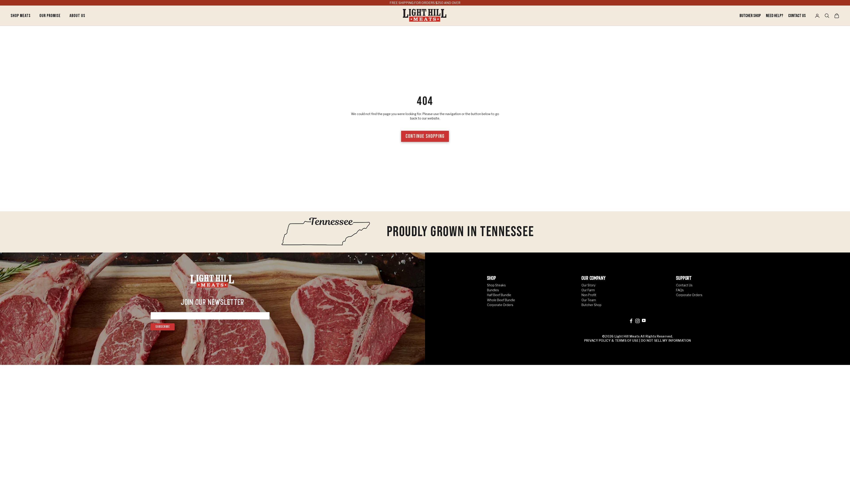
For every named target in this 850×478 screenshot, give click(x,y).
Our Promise (50, 15)
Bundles (493, 290)
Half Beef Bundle (499, 295)
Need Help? (775, 15)
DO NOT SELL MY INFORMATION (666, 340)
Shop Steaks (496, 285)
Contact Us (797, 15)
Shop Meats (21, 15)
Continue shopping (425, 136)
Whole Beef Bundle (501, 300)
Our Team (588, 300)
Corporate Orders (500, 305)
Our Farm (588, 290)
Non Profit (588, 295)
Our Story (588, 285)
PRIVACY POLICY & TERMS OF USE (611, 340)
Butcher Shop (750, 15)
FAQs (680, 290)
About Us (77, 15)
